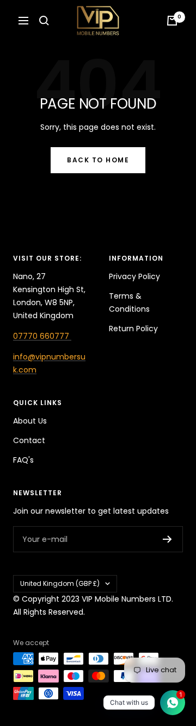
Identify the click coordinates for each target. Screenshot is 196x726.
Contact (29, 440)
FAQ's (23, 459)
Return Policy (133, 328)
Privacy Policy (134, 276)
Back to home (98, 160)
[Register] (167, 539)
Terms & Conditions (129, 302)
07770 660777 (42, 336)
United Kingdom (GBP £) (60, 583)
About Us (30, 420)
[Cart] (172, 21)
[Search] (44, 21)
